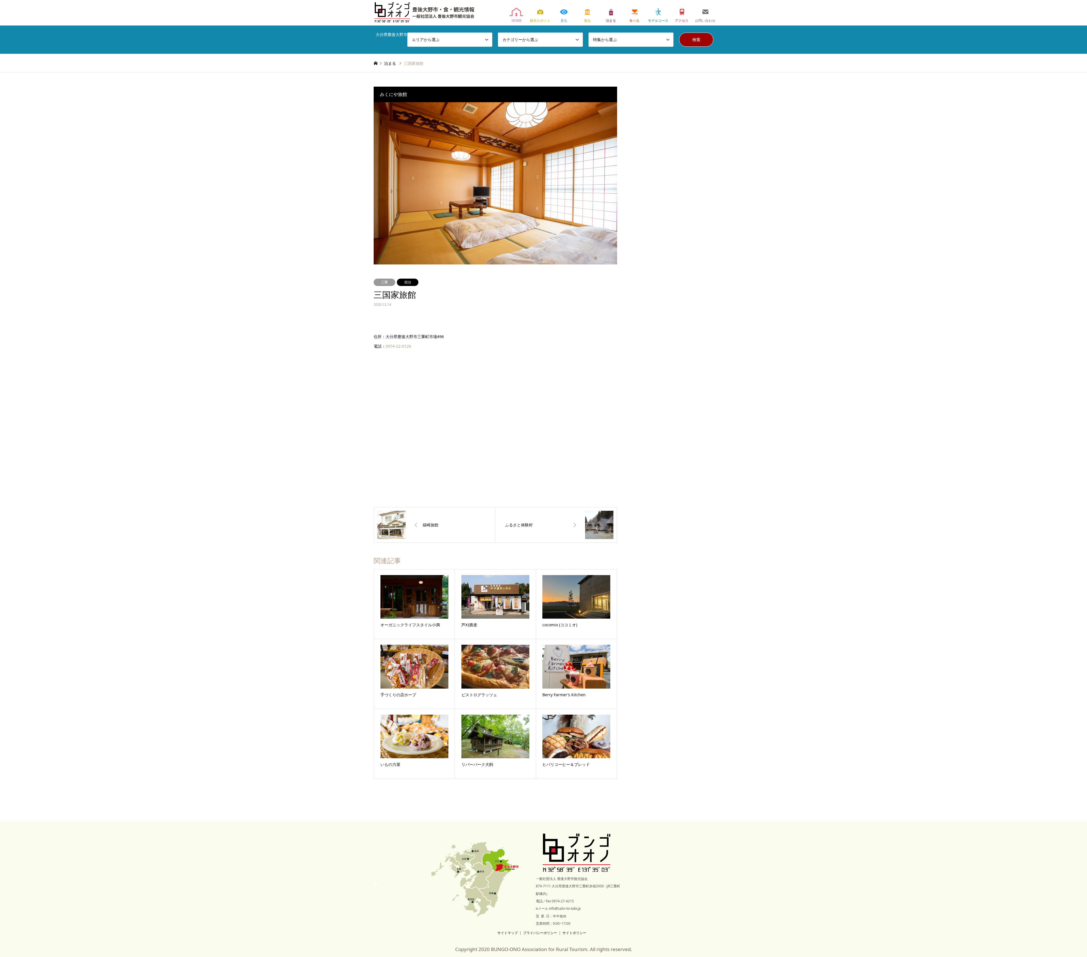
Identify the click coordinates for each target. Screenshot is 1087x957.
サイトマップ (507, 932)
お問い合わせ (705, 13)
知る (587, 13)
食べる (634, 13)
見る (563, 13)
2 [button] (595, 258)
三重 (384, 282)
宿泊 (407, 282)
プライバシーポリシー (540, 932)
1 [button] (590, 258)
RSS (376, 884)
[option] (495, 183)
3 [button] (600, 258)
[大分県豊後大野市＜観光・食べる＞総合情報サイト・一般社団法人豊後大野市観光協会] (576, 867)
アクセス (681, 13)
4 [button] (605, 258)
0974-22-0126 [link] (398, 346)
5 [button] (611, 258)
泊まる (611, 13)
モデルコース (658, 13)
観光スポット (540, 13)
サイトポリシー (574, 932)
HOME (516, 13)
